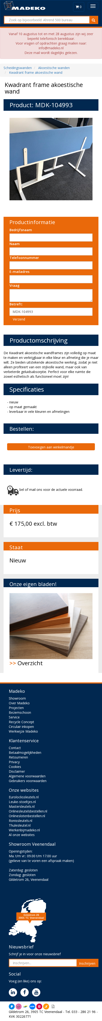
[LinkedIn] (14, 992)
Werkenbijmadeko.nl (24, 830)
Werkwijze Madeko (23, 731)
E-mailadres (19, 271)
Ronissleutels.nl (20, 820)
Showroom (17, 698)
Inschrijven (87, 963)
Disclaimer (17, 771)
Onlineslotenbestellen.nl (27, 816)
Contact (15, 748)
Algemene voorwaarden (27, 776)
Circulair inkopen (21, 726)
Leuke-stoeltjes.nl (22, 802)
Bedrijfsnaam (20, 230)
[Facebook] (25, 992)
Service (14, 717)
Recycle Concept (21, 722)
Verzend (19, 319)
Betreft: (16, 304)
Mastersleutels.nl (22, 806)
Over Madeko (19, 703)
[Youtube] (37, 992)
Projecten (16, 707)
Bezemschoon (20, 712)
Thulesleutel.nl (20, 825)
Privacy (14, 762)
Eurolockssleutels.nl (24, 797)
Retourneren (18, 757)
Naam (14, 244)
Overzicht (26, 663)
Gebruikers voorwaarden (27, 781)
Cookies (15, 766)
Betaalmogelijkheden (25, 752)
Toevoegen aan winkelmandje (51, 447)
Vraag (14, 285)
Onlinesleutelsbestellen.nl (28, 811)
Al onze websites (22, 834)
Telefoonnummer (24, 257)
